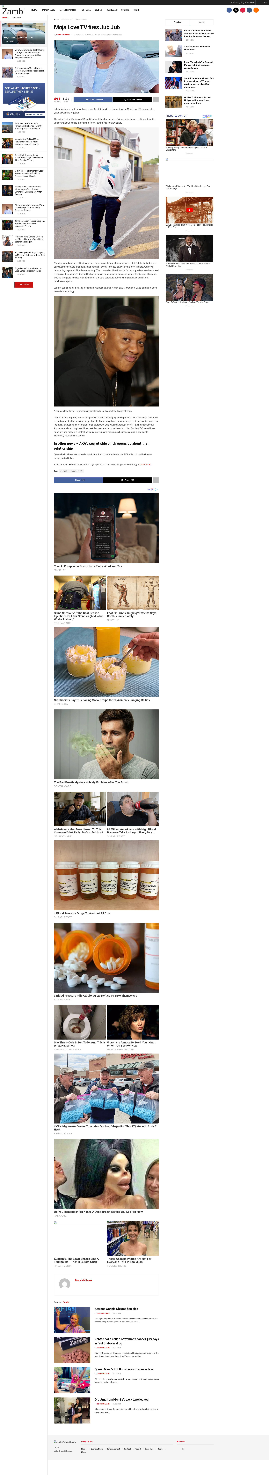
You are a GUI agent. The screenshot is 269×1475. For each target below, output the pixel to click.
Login (264, 2)
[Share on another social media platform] (156, 99)
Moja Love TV (77, 471)
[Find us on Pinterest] (242, 10)
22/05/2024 (116, 1374)
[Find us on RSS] (256, 10)
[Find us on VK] (249, 10)
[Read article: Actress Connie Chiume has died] (72, 1320)
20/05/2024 (116, 1404)
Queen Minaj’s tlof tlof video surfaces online (124, 1369)
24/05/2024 (116, 1348)
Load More (24, 285)
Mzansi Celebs (81, 20)
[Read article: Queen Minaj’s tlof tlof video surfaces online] (72, 1380)
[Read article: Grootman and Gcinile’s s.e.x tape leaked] (72, 1410)
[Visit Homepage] (13, 10)
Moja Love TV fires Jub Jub (18, 37)
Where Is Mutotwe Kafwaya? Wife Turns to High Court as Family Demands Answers (29, 207)
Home (34, 10)
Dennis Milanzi (63, 35)
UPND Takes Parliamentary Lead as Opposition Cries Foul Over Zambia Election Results (29, 173)
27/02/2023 (78, 35)
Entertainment (68, 10)
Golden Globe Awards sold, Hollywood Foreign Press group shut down (197, 100)
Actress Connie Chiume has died (116, 1309)
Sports (125, 10)
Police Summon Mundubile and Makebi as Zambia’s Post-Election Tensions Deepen (29, 70)
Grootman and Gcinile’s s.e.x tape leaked (121, 1399)
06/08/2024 (116, 1313)
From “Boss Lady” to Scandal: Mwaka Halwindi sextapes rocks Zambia (199, 65)
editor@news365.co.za (63, 1451)
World (98, 10)
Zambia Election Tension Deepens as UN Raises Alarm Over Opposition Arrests (30, 223)
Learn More (145, 464)
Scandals (111, 10)
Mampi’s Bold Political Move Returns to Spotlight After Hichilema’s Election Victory (27, 141)
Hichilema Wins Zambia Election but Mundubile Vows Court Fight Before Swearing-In (29, 239)
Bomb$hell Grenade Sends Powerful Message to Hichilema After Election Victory (29, 157)
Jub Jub (63, 471)
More (136, 10)
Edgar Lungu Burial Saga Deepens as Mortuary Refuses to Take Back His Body (30, 255)
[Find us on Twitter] (236, 10)
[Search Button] (266, 10)
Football (86, 10)
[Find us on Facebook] (229, 10)
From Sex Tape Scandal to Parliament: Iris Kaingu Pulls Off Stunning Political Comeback (28, 126)
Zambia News (48, 10)
